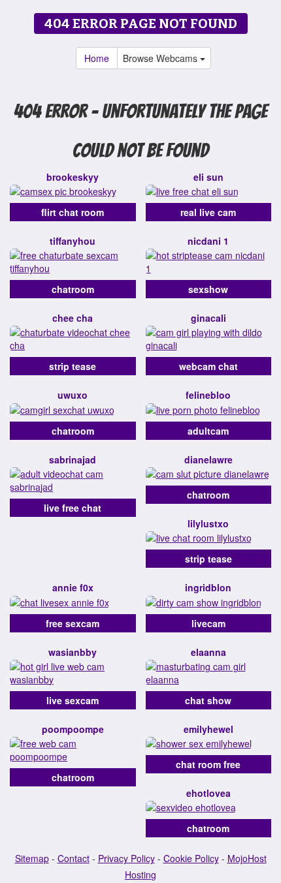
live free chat (72, 507)
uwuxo (73, 394)
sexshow (208, 289)
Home (96, 58)
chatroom (73, 289)
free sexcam (72, 623)
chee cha (72, 317)
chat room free (208, 764)
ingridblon (208, 587)
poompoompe (73, 729)
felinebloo (208, 394)
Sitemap (32, 858)
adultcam (208, 430)
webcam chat (208, 366)
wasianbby (72, 651)
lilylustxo (208, 523)
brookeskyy (72, 176)
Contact (74, 858)
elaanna (208, 651)
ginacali (208, 317)
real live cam (208, 212)
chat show (208, 700)
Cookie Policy (191, 858)
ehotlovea (208, 792)
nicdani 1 (208, 240)
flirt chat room (72, 212)
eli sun (208, 176)
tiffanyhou (72, 240)
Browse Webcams (161, 58)
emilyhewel (208, 729)
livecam (208, 623)
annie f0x (72, 587)
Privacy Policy (126, 858)
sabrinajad (72, 459)
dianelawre (208, 459)
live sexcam (72, 700)
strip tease (72, 366)
